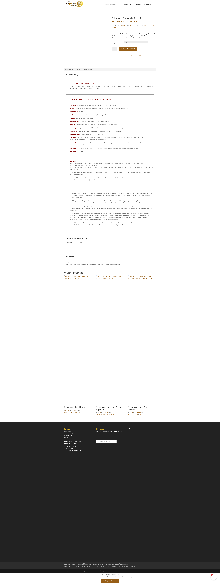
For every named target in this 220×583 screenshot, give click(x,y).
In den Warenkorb (128, 49)
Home (126, 4)
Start (65, 15)
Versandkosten (124, 31)
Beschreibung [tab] (69, 69)
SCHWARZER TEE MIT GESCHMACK (142, 60)
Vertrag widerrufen (110, 581)
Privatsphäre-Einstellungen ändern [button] (117, 564)
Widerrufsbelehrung (84, 564)
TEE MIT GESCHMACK (75, 15)
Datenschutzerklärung (97, 571)
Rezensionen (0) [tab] (88, 69)
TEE (68, 15)
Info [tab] (78, 69)
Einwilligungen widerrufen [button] (101, 566)
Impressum (86, 571)
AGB (73, 564)
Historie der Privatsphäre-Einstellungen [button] (77, 566)
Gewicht (115, 43)
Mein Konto (147, 4)
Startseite (67, 564)
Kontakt (138, 4)
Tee (131, 4)
